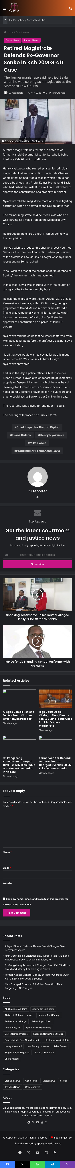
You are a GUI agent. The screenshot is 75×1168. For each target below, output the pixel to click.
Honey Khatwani (13, 1046)
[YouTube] (37, 1122)
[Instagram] (42, 1122)
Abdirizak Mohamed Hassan (19, 1015)
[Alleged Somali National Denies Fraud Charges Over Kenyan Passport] (19, 699)
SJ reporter (14, 92)
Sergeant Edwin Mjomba (17, 1052)
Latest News (31, 40)
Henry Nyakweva (52, 435)
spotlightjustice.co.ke (49, 1143)
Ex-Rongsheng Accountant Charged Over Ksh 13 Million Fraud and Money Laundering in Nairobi (19, 765)
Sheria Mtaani (12, 1058)
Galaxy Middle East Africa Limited (22, 1040)
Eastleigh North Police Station (48, 1033)
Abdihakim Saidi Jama (16, 1009)
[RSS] (46, 1122)
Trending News (12, 1087)
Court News (22, 32)
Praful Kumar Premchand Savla (38, 451)
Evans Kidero (21, 435)
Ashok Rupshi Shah (41, 1021)
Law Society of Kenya (38, 1046)
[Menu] (4, 9)
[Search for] (70, 9)
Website (7, 883)
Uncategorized (32, 1087)
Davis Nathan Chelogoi (16, 1033)
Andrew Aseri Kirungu (16, 1021)
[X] (33, 1122)
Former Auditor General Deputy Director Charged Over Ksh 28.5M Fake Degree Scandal (55, 763)
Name (7, 852)
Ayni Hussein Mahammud (38, 1027)
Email (7, 867)
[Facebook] (29, 1122)
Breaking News (12, 1080)
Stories (63, 1080)
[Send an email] (21, 92)
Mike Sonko (38, 443)
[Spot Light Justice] (14, 8)
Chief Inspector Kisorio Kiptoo (38, 427)
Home (9, 32)
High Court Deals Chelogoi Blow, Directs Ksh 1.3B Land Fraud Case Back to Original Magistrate (55, 719)
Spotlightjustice (63, 1137)
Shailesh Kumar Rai (44, 1052)
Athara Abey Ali (12, 1027)
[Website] (37, 497)
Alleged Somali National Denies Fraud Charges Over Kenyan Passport (19, 715)
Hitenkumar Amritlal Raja (56, 1040)
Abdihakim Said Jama (43, 1009)
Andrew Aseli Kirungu (49, 1015)
